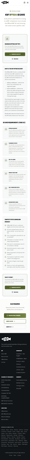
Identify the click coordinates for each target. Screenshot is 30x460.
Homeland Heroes (20, 367)
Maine (24, 433)
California (21, 429)
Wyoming (16, 446)
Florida (13, 431)
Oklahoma (21, 440)
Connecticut (3, 431)
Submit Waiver (9, 321)
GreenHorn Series (5, 385)
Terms (15, 455)
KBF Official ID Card (6, 414)
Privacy (10, 455)
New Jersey (11, 438)
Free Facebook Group (21, 380)
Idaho (22, 431)
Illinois (25, 431)
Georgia (18, 431)
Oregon (25, 440)
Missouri (9, 437)
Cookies (19, 455)
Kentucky (15, 433)
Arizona (11, 429)
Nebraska (18, 437)
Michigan (16, 435)
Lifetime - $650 (20, 369)
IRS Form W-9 (4, 419)
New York (23, 438)
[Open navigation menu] (28, 3)
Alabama (3, 429)
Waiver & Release (5, 416)
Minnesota (20, 435)
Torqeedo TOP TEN (6, 393)
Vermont (15, 444)
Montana (14, 437)
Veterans (18, 364)
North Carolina (4, 440)
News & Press (4, 356)
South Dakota (25, 442)
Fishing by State (20, 385)
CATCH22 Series (5, 387)
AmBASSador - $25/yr (21, 358)
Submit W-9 (8, 327)
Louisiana (20, 433)
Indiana (3, 433)
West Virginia (4, 446)
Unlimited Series (5, 390)
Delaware (9, 431)
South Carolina (18, 442)
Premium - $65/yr (20, 361)
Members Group (20, 383)
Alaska (7, 429)
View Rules (16, 58)
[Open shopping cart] (24, 2)
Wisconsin (10, 446)
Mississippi (3, 437)
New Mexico (17, 438)
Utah (11, 444)
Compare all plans (20, 372)
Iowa (7, 433)
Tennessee (3, 444)
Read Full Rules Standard (14, 315)
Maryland (3, 435)
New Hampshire (4, 438)
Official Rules (4, 359)
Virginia (19, 444)
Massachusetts (9, 435)
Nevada (23, 437)
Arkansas (16, 429)
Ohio (17, 440)
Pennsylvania (4, 442)
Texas (8, 444)
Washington (25, 444)
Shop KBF (18, 388)
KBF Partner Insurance (6, 401)
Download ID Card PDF (16, 54)
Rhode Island (11, 442)
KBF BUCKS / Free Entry (7, 403)
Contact (3, 362)
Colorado (26, 429)
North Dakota (11, 440)
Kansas (10, 433)
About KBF (4, 354)
